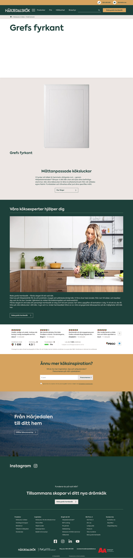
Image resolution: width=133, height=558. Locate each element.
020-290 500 (106, 2)
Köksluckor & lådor (19, 17)
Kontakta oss (122, 2)
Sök (99, 10)
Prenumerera (85, 377)
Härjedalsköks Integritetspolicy (86, 383)
